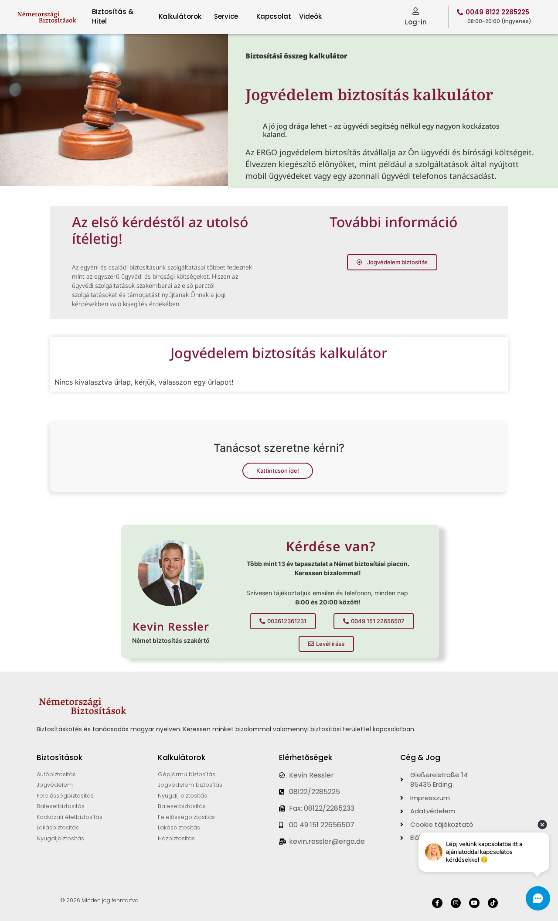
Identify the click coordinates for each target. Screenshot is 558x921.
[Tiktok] (493, 903)
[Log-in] (415, 11)
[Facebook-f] (437, 903)
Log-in (416, 22)
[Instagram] (456, 903)
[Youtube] (474, 903)
